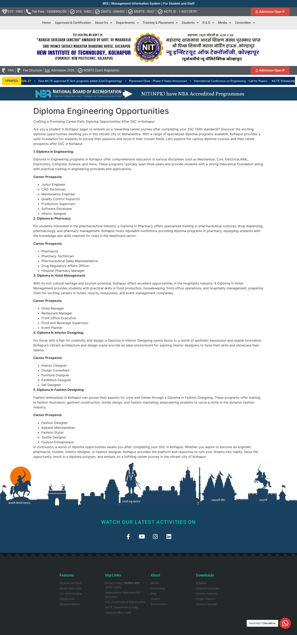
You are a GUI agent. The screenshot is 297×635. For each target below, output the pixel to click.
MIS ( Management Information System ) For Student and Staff (149, 3)
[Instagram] (155, 536)
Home (46, 23)
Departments (125, 23)
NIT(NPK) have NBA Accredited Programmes (192, 94)
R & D (206, 23)
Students (188, 23)
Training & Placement (158, 23)
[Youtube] (141, 536)
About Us (101, 23)
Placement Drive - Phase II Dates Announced (147, 81)
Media (222, 23)
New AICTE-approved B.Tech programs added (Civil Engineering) (69, 81)
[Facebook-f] (128, 536)
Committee (243, 23)
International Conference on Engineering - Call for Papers (219, 81)
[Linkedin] (169, 536)
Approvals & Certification (73, 23)
